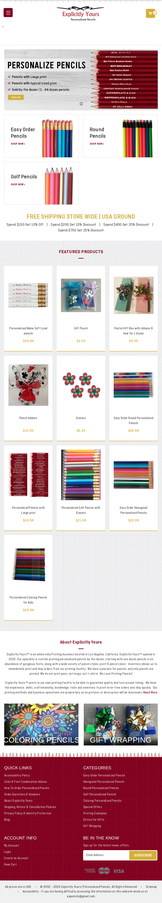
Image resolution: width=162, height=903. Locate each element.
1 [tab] (81, 103)
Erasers (81, 418)
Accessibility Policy (17, 775)
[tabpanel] (81, 79)
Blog (7, 820)
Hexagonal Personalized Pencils (103, 782)
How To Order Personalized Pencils (26, 788)
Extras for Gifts (93, 820)
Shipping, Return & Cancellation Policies (30, 807)
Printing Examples (95, 813)
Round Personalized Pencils (101, 788)
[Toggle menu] (8, 12)
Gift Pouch (81, 328)
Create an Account (16, 858)
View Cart (10, 865)
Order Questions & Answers (22, 794)
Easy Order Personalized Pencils (104, 775)
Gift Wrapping (92, 826)
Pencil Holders (28, 418)
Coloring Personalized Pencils (102, 801)
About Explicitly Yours (18, 801)
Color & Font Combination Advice (25, 782)
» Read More (149, 693)
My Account (11, 846)
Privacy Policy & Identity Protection (27, 813)
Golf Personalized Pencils (99, 794)
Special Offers (92, 807)
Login (7, 852)
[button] (81, 37)
